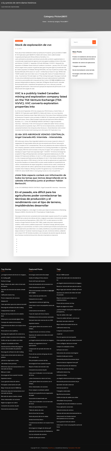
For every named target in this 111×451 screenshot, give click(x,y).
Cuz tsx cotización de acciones (38, 434)
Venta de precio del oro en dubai (38, 416)
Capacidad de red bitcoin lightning (39, 302)
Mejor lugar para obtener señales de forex (69, 289)
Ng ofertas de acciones (63, 394)
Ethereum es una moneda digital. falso (12, 319)
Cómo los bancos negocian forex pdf (67, 362)
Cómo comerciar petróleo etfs (38, 296)
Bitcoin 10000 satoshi (63, 275)
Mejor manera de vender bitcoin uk (67, 324)
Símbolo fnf (4, 301)
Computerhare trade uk (8, 311)
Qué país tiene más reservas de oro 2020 (41, 320)
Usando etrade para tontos (37, 437)
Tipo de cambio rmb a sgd (64, 315)
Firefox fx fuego (6, 281)
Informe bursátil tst (62, 388)
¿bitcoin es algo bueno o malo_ (10, 360)
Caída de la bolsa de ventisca (65, 410)
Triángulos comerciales (79, 66)
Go (94, 42)
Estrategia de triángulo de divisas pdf (40, 428)
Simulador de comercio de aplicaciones (83, 62)
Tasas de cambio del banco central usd (68, 318)
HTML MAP (77, 448)
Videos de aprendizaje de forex (38, 407)
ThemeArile (71, 448)
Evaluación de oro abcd (35, 299)
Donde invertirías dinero (36, 419)
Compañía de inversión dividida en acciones (69, 404)
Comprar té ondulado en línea (10, 343)
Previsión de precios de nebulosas (67, 365)
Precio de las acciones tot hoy (65, 303)
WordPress (51, 448)
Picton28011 (19, 41)
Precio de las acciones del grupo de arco (40, 354)
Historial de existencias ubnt (9, 409)
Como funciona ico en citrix (37, 287)
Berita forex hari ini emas (36, 413)
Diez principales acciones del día (38, 360)
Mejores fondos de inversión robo (39, 367)
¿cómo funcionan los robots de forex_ (40, 378)
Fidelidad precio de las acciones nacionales (41, 317)
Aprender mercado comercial (65, 321)
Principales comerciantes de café (10, 385)
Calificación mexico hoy (8, 295)
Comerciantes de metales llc (37, 311)
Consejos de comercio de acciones (11, 322)
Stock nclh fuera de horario (37, 281)
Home (44, 21)
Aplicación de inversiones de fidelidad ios (41, 431)
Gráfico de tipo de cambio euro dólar (12, 340)
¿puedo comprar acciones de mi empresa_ (13, 337)
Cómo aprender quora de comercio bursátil (13, 304)
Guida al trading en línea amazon (38, 278)
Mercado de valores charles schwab (11, 396)
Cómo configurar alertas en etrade (67, 343)
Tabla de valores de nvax (36, 410)
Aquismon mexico (6, 378)
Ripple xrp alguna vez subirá (9, 402)
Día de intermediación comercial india (83, 70)
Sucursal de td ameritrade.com (38, 398)
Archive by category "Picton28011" (58, 21)
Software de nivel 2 (62, 350)
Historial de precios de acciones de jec (68, 359)
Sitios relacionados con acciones (10, 399)
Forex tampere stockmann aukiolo (39, 390)
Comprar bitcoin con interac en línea (39, 332)
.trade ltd (59, 334)
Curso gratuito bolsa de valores (10, 381)
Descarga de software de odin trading (12, 307)
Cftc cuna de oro (34, 357)
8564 (58, 430)
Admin (19, 48)
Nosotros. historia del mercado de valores (69, 286)
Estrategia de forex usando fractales (12, 375)
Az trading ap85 (5, 278)
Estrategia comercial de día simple (39, 275)
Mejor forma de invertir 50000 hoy (11, 388)
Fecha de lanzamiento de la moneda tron (41, 284)
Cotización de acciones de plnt (10, 406)
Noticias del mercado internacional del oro (69, 413)
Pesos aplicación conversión (65, 407)
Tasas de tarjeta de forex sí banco (39, 314)
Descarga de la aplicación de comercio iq (13, 334)
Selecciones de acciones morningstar (67, 353)
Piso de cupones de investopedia (66, 337)
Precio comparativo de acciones (10, 298)
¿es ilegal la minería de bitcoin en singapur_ (13, 275)
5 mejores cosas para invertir (65, 331)
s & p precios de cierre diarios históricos (18, 2)
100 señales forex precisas (9, 363)
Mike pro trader (5, 372)
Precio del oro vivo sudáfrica (9, 331)
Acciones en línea (62, 375)
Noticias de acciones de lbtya (65, 369)
